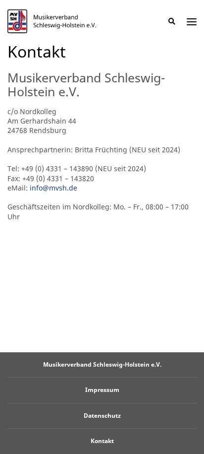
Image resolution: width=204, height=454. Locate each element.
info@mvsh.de (53, 188)
